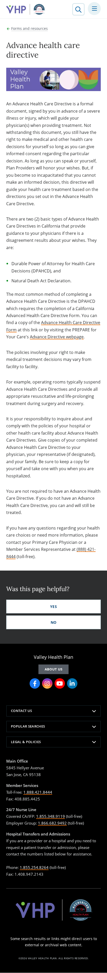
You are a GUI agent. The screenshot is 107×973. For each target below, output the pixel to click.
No (54, 622)
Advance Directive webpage (57, 337)
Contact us (21, 710)
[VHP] (25, 9)
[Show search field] (78, 9)
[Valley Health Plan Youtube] (60, 683)
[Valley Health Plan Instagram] (47, 683)
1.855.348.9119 (50, 816)
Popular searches (28, 726)
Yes (53, 606)
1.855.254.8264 (34, 867)
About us (54, 669)
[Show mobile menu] (94, 8)
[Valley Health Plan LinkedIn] (72, 683)
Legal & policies (26, 741)
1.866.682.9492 (52, 823)
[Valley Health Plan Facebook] (35, 683)
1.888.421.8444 (37, 792)
